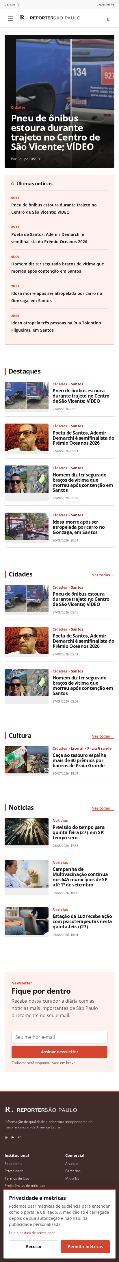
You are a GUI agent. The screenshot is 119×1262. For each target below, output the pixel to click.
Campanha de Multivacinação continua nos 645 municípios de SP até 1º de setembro (80, 877)
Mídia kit (72, 1178)
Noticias (60, 820)
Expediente (105, 4)
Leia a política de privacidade (32, 1232)
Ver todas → (103, 574)
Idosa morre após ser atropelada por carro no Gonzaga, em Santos (79, 527)
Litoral (77, 748)
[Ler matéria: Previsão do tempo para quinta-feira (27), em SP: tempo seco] (27, 833)
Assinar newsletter (59, 1051)
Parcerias (73, 1170)
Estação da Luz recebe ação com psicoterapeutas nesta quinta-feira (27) (82, 921)
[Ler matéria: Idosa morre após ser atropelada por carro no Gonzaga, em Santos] (27, 528)
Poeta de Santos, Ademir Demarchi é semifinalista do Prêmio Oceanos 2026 (83, 438)
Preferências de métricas (25, 1185)
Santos (77, 384)
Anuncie (71, 1163)
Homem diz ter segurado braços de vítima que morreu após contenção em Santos (83, 483)
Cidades (18, 107)
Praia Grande (99, 748)
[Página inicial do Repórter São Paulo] (50, 18)
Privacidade (14, 1170)
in (20, 1136)
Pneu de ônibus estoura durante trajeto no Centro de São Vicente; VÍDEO (55, 132)
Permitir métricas (85, 1246)
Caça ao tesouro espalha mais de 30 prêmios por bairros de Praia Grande (79, 760)
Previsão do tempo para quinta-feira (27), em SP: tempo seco (79, 832)
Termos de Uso (17, 1178)
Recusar (34, 1246)
